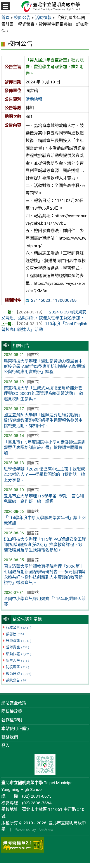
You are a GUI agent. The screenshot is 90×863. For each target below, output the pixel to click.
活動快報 (18, 654)
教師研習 (18, 674)
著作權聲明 (11, 719)
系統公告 (16, 680)
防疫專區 (17, 667)
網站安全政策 (13, 703)
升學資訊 (18, 641)
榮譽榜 (15, 634)
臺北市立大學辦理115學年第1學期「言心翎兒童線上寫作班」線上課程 (44, 499)
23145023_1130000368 (54, 300)
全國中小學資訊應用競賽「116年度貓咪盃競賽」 (45, 601)
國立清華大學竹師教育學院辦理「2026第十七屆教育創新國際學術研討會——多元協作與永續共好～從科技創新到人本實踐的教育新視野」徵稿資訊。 (44, 574)
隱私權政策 (11, 711)
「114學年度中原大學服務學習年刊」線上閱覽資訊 (45, 520)
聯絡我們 (9, 737)
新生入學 (17, 660)
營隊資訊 (17, 647)
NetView (46, 829)
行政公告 (18, 627)
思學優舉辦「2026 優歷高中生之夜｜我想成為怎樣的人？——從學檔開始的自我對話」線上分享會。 (44, 474)
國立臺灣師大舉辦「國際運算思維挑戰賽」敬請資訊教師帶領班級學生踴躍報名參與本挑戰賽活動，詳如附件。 (43, 420)
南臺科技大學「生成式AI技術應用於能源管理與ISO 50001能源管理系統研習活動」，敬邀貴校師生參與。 (43, 393)
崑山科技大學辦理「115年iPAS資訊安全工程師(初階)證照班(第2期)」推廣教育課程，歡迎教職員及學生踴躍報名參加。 (45, 545)
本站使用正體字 (15, 728)
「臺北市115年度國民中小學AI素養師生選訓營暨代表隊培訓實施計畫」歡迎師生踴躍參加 (44, 448)
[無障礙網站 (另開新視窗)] (45, 845)
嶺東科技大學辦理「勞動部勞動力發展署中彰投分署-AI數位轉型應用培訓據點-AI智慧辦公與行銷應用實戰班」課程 (44, 366)
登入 (5, 745)
